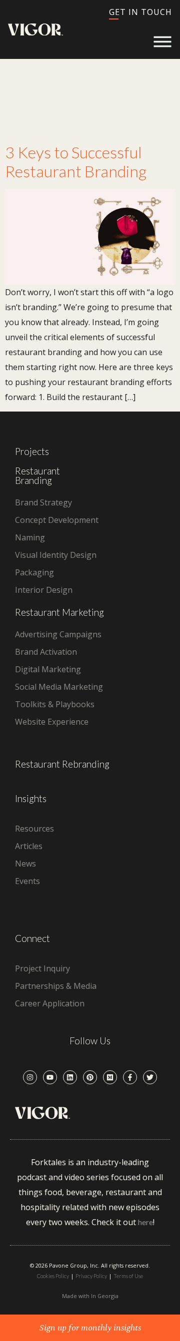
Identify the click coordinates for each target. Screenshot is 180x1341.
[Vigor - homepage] (35, 29)
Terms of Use (128, 1276)
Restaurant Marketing (59, 612)
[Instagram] (30, 1077)
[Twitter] (150, 1077)
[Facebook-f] (130, 1077)
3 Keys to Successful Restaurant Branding (75, 161)
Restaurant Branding (37, 475)
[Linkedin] (70, 1077)
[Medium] (110, 1077)
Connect (32, 938)
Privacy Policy (91, 1276)
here (145, 1222)
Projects (32, 451)
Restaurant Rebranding (62, 764)
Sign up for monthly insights (90, 1328)
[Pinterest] (90, 1077)
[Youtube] (50, 1077)
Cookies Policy (53, 1276)
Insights (30, 798)
